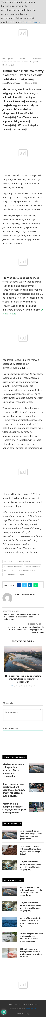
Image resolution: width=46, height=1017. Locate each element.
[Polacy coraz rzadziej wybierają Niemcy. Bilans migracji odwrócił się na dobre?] (9, 850)
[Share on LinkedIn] (30, 585)
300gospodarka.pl (31, 1008)
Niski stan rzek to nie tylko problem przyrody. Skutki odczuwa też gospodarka (23, 679)
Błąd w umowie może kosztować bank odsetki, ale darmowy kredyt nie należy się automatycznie (13, 790)
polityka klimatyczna (27, 570)
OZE (13, 570)
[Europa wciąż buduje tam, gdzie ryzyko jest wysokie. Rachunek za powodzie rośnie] (9, 937)
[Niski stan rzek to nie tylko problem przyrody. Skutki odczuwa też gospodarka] (23, 659)
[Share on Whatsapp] (35, 585)
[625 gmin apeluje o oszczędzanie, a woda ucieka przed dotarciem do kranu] (9, 953)
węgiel (22, 575)
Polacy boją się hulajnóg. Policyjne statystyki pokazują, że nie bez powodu (14, 808)
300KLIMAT (22, 59)
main (5, 570)
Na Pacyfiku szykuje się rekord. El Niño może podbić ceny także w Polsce (30, 922)
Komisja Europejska (33, 566)
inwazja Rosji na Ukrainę (13, 566)
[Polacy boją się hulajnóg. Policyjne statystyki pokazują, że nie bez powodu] (36, 807)
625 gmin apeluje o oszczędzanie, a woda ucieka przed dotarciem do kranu (31, 953)
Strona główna (7, 59)
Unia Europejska (10, 575)
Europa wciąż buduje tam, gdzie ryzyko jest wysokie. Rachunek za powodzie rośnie (31, 937)
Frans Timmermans (23, 562)
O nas (9, 1004)
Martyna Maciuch (14, 83)
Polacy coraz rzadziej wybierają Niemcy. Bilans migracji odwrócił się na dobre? (31, 850)
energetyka (8, 562)
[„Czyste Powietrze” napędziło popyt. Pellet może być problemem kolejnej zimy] (9, 865)
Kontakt (16, 1004)
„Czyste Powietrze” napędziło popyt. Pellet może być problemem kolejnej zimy (30, 865)
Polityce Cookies (31, 21)
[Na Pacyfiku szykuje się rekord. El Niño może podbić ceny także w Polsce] (9, 922)
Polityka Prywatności (30, 1004)
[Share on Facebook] (19, 585)
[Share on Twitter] (24, 585)
